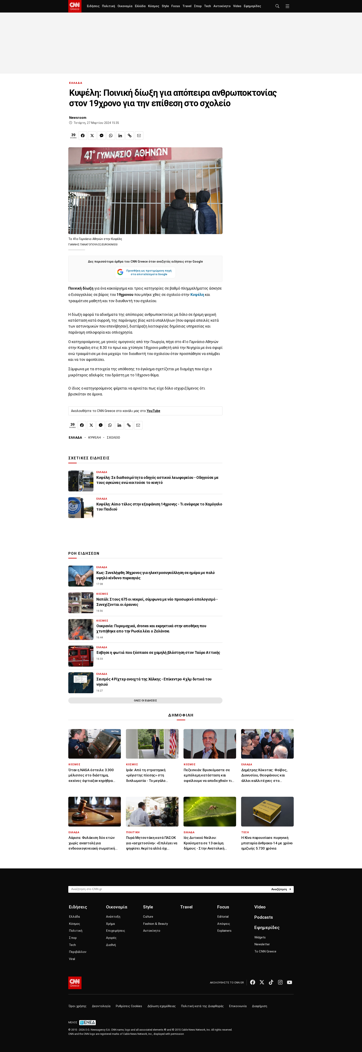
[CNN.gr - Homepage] (74, 6)
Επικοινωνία (238, 1006)
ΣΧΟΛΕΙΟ (113, 437)
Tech (207, 6)
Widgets (260, 937)
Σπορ (198, 6)
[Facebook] (252, 982)
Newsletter (262, 944)
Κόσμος (153, 6)
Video (237, 6)
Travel (186, 6)
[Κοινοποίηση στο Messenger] (101, 135)
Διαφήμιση (259, 1006)
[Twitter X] (261, 982)
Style (165, 6)
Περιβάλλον (77, 952)
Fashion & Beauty (155, 924)
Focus (175, 6)
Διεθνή (111, 945)
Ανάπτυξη (113, 917)
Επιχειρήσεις (115, 931)
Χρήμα (110, 924)
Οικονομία (125, 6)
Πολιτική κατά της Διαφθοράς (202, 1006)
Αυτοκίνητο (222, 6)
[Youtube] (289, 982)
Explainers (224, 931)
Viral (72, 959)
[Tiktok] (271, 982)
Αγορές (111, 938)
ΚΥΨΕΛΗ (94, 437)
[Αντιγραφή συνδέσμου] (129, 135)
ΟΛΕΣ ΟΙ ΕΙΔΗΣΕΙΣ (145, 700)
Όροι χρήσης (78, 1006)
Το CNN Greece (265, 951)
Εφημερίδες (252, 6)
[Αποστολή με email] (139, 135)
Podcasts (263, 917)
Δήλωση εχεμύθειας (161, 1006)
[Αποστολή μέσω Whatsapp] (111, 135)
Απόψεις (223, 924)
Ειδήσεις (93, 6)
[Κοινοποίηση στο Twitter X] (92, 135)
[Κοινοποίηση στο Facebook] (83, 135)
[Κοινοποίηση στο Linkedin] (120, 135)
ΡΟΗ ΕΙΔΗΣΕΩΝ (84, 553)
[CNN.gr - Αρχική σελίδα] (74, 983)
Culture (148, 917)
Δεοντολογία (101, 1006)
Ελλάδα (140, 6)
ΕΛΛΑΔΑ (76, 82)
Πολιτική (108, 6)
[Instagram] (280, 982)
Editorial (223, 917)
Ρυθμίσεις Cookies (129, 1006)
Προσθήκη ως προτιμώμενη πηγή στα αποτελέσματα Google (149, 272)
